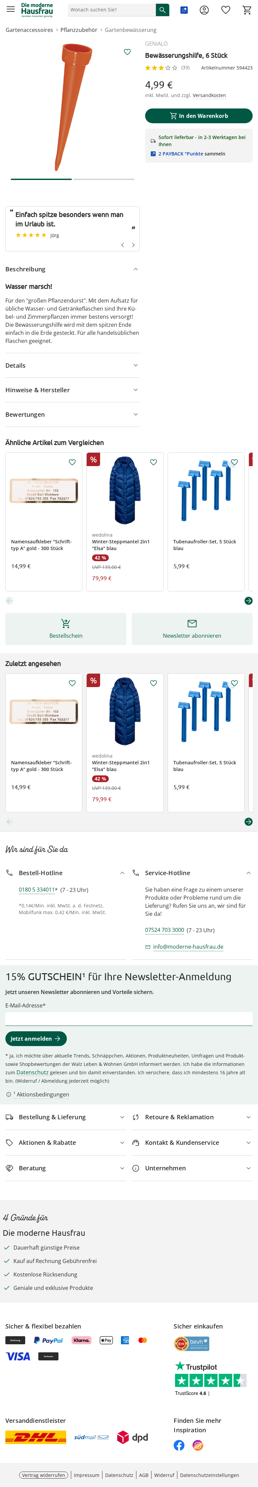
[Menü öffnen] (10, 10)
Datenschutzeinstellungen (209, 1475)
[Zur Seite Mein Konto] (204, 10)
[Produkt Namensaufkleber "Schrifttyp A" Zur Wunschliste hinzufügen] (72, 462)
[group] (72, 107)
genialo (156, 43)
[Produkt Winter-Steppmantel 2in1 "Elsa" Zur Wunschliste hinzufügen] (153, 462)
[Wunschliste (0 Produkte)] (225, 10)
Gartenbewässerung (131, 30)
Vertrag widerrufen (43, 1475)
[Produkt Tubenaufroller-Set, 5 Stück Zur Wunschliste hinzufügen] (234, 462)
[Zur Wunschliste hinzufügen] (127, 52)
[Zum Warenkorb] (247, 10)
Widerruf (164, 1475)
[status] (110, 9)
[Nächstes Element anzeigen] (249, 601)
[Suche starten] (162, 10)
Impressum (86, 1475)
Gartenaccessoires (29, 30)
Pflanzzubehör (78, 30)
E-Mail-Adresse (24, 1005)
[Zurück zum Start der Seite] (251, 1440)
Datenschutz (32, 1072)
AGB (143, 1475)
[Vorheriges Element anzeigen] (9, 601)
